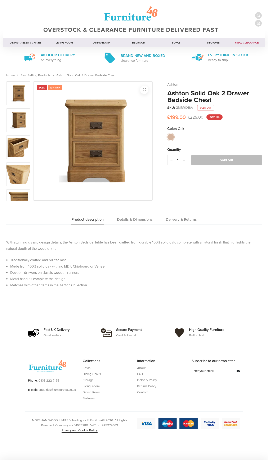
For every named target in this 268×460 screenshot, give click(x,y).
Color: (175, 128)
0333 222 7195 (49, 380)
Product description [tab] (87, 219)
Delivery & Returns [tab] (181, 219)
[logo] (47, 366)
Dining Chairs (92, 374)
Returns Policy (146, 386)
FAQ (140, 374)
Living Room (64, 43)
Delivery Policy (147, 380)
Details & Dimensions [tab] (134, 219)
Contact (142, 392)
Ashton (172, 84)
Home (10, 75)
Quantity (174, 149)
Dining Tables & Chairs (25, 43)
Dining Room (101, 43)
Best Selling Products (35, 75)
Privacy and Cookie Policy (80, 430)
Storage (213, 43)
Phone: (33, 380)
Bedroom (139, 43)
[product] (144, 90)
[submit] (236, 370)
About (141, 368)
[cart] (258, 23)
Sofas (176, 43)
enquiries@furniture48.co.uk (57, 389)
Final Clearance (247, 43)
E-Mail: (33, 389)
